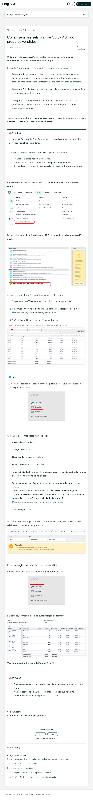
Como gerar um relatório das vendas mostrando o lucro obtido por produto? (37, 759)
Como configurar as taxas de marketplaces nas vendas (29, 772)
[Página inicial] (9, 4)
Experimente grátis (83, 4)
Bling (9, 30)
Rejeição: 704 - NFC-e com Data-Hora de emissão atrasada (31, 777)
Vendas (17, 30)
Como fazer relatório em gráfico (20, 768)
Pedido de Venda (29, 30)
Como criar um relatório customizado (22, 763)
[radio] (40, 734)
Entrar (71, 4)
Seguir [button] (81, 48)
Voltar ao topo (12, 747)
